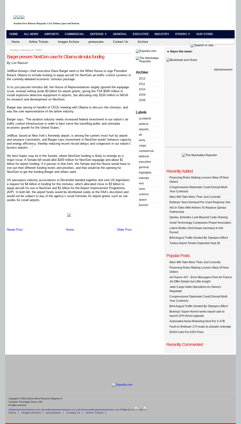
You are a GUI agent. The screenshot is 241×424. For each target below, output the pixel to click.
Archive (143, 42)
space (143, 199)
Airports (51, 34)
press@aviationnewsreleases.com (58, 409)
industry (144, 178)
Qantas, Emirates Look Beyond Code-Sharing (198, 217)
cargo (142, 145)
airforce (144, 124)
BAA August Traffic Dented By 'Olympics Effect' (198, 237)
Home (13, 34)
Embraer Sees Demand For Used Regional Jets (199, 202)
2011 (142, 84)
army (142, 140)
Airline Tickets (38, 42)
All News (31, 34)
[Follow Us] (136, 409)
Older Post (124, 229)
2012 (142, 78)
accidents (145, 118)
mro (141, 183)
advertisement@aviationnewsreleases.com (98, 409)
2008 (142, 100)
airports (144, 129)
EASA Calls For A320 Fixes (186, 332)
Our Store (204, 34)
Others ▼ (182, 34)
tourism (143, 205)
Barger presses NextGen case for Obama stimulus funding (55, 56)
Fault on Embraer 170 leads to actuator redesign (200, 326)
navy (142, 188)
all (140, 134)
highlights (145, 172)
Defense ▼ (98, 34)
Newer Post (15, 229)
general (144, 167)
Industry (162, 34)
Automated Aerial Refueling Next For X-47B (197, 321)
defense (144, 156)
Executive (141, 34)
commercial (146, 151)
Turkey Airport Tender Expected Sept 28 (194, 243)
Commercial (74, 34)
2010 (142, 89)
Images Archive (68, 42)
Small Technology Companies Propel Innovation (200, 222)
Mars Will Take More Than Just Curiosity (195, 196)
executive (145, 161)
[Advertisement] (178, 16)
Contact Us (120, 42)
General (120, 34)
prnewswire (96, 42)
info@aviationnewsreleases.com (24, 409)
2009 (142, 94)
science (144, 194)
